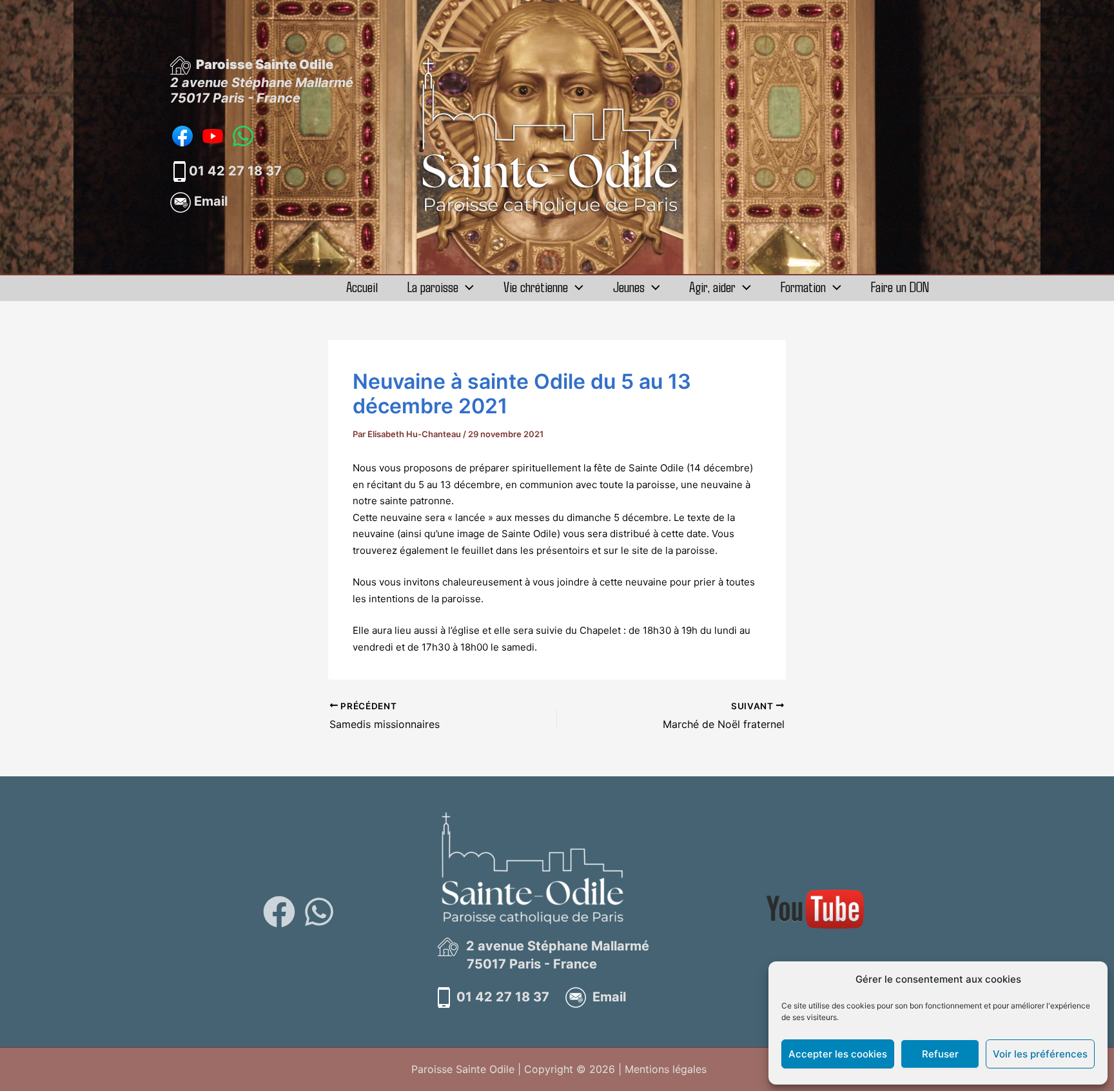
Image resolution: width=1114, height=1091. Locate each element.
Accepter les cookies (837, 1054)
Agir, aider (712, 286)
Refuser (940, 1054)
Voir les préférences (1040, 1054)
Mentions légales (666, 1069)
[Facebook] (279, 912)
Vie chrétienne (535, 286)
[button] (466, 286)
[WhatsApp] (319, 912)
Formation (803, 286)
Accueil (362, 286)
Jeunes (629, 286)
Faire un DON (900, 286)
